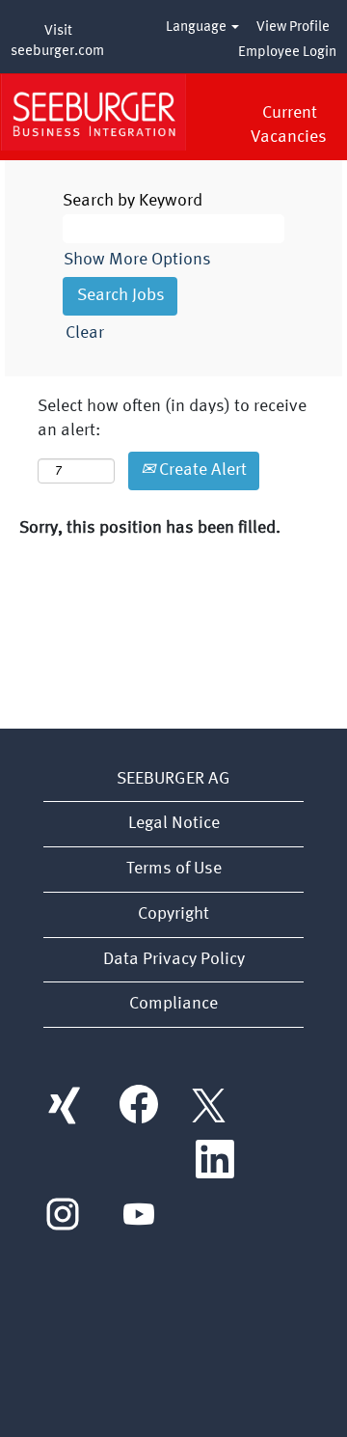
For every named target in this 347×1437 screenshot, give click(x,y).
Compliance (173, 1003)
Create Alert (201, 470)
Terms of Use (174, 868)
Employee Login (287, 52)
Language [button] (197, 27)
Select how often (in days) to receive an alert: (172, 419)
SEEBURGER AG (173, 779)
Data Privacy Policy (174, 959)
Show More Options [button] (137, 259)
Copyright (173, 914)
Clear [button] (85, 333)
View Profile (293, 27)
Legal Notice (174, 823)
